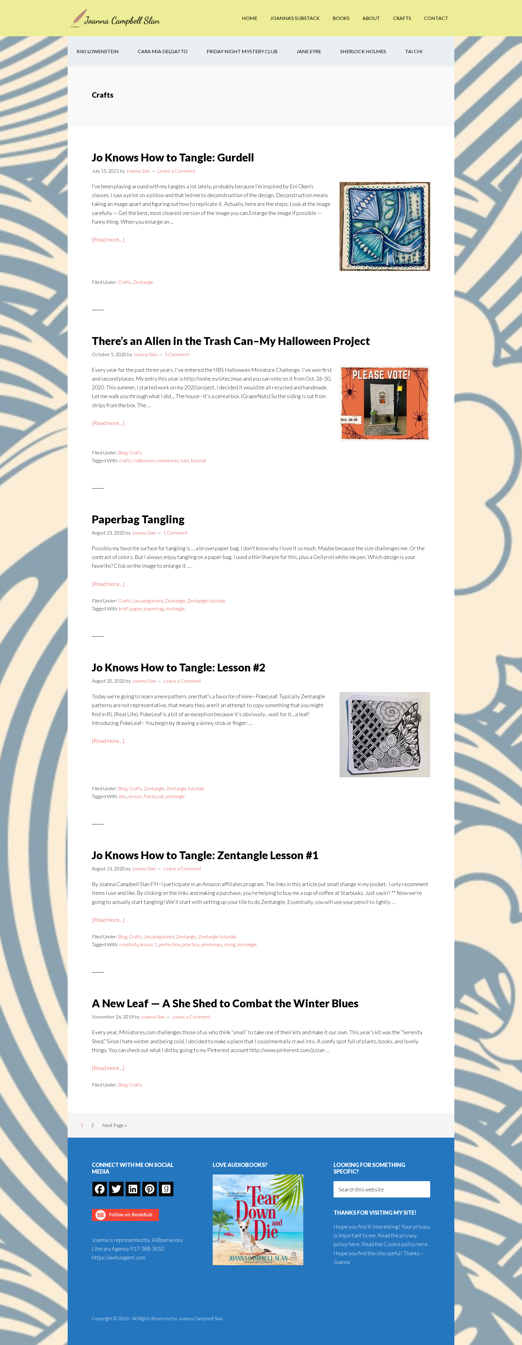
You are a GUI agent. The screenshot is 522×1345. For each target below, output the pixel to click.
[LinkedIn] (133, 1189)
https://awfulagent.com (118, 1257)
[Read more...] (108, 240)
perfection (169, 944)
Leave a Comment (176, 171)
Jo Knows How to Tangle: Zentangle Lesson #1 (205, 855)
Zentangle (143, 282)
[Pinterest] (149, 1189)
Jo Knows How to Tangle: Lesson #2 (179, 667)
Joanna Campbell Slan (116, 18)
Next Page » (114, 1127)
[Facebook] (99, 1189)
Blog (122, 452)
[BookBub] (125, 1222)
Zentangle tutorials (206, 600)
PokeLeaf (153, 796)
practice (190, 944)
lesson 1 (148, 944)
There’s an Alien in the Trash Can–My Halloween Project (231, 340)
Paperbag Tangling (138, 519)
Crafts (124, 282)
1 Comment (177, 354)
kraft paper (130, 608)
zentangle (175, 608)
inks (123, 796)
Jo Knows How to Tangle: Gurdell (173, 157)
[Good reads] (166, 1189)
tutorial (198, 460)
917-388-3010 (147, 1248)
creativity (128, 944)
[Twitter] (116, 1189)
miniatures (168, 460)
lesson (135, 796)
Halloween (144, 460)
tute (184, 460)
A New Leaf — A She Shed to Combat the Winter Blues (225, 1003)
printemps (211, 944)
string (229, 944)
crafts (125, 460)
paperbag (153, 608)
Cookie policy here (405, 1244)
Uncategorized (148, 600)
